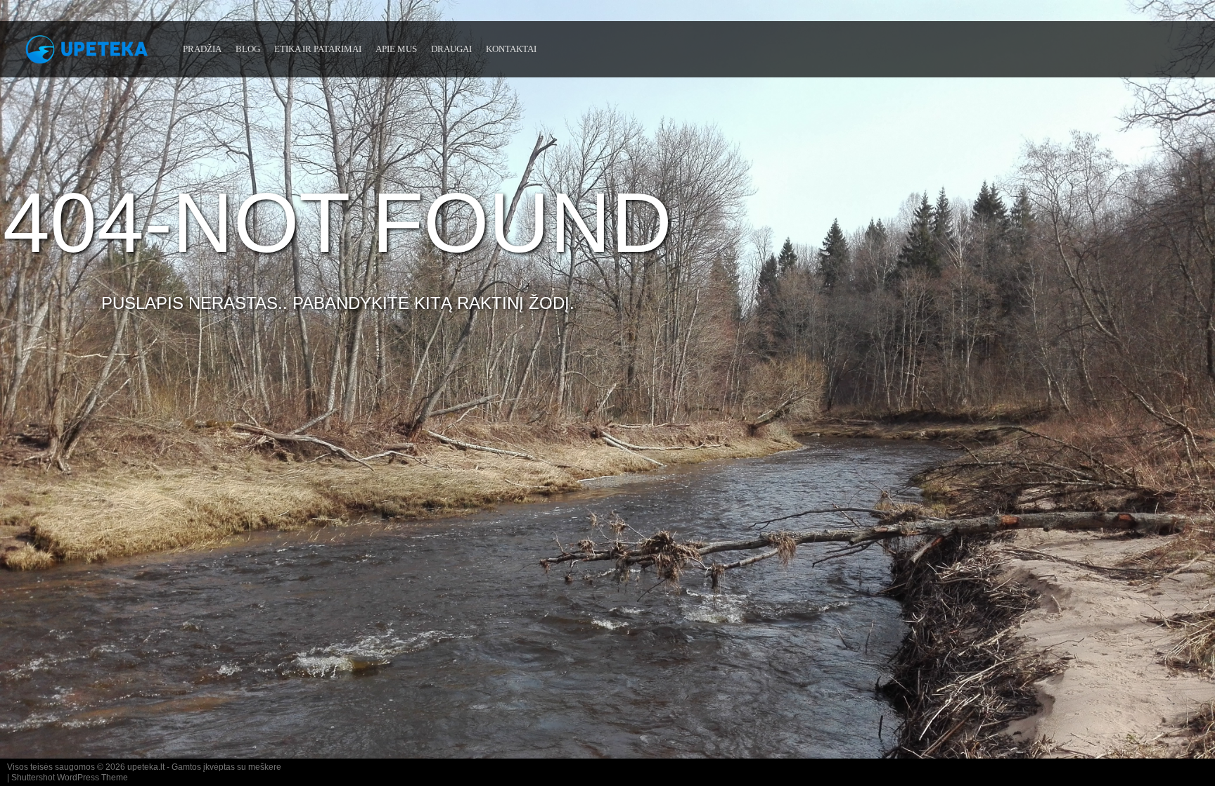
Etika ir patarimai (317, 49)
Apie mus (396, 49)
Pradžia (202, 49)
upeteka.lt (146, 767)
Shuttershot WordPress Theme (69, 777)
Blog (248, 49)
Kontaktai (511, 49)
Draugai (451, 49)
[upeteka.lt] (91, 54)
